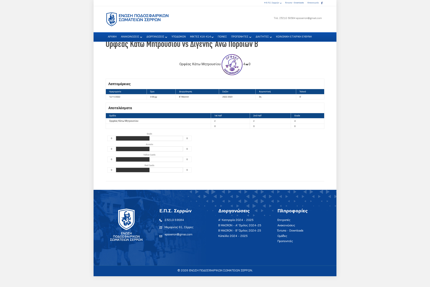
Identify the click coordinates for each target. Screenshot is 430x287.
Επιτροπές (283, 220)
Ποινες (222, 36)
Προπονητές (285, 241)
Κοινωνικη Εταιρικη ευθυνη (294, 36)
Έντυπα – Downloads (294, 3)
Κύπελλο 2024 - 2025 (233, 236)
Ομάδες (282, 236)
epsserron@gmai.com (178, 234)
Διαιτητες (262, 36)
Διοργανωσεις (155, 36)
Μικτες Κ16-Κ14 (200, 36)
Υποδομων (178, 36)
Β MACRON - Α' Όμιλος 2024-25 (239, 225)
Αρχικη (112, 36)
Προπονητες (239, 36)
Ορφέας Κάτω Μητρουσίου (123, 121)
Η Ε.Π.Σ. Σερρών (271, 3)
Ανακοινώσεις (286, 225)
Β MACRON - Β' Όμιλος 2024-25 (239, 230)
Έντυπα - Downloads (290, 230)
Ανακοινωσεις (130, 36)
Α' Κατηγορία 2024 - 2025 (236, 220)
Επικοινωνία (313, 3)
